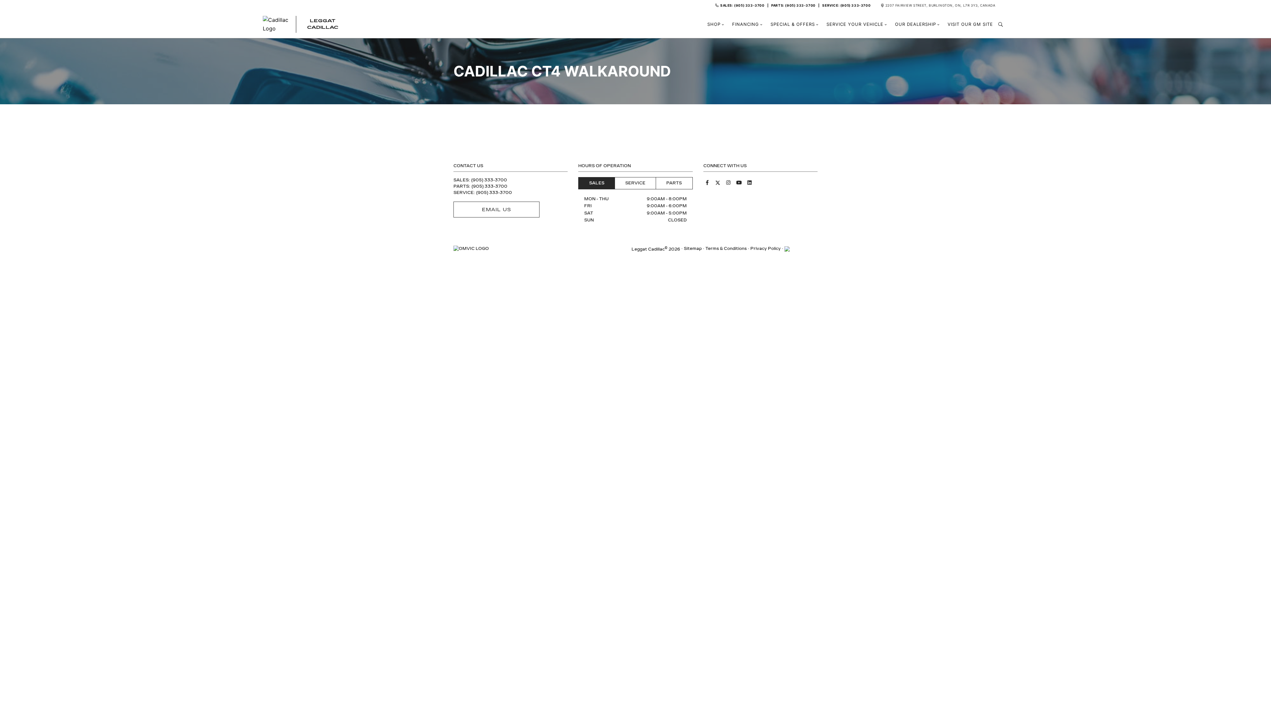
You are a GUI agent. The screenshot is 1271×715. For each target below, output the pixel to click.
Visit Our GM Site (970, 24)
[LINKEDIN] (750, 182)
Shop (714, 24)
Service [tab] (635, 183)
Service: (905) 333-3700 (846, 5)
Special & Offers (793, 24)
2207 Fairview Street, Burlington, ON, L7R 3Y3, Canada (940, 5)
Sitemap (693, 248)
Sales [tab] (596, 183)
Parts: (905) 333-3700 (793, 5)
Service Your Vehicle (854, 24)
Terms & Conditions (726, 248)
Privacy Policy (765, 248)
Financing (745, 24)
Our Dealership (915, 24)
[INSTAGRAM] (728, 182)
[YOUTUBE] (739, 182)
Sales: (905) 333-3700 (742, 5)
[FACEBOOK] (707, 182)
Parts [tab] (674, 183)
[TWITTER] (718, 182)
